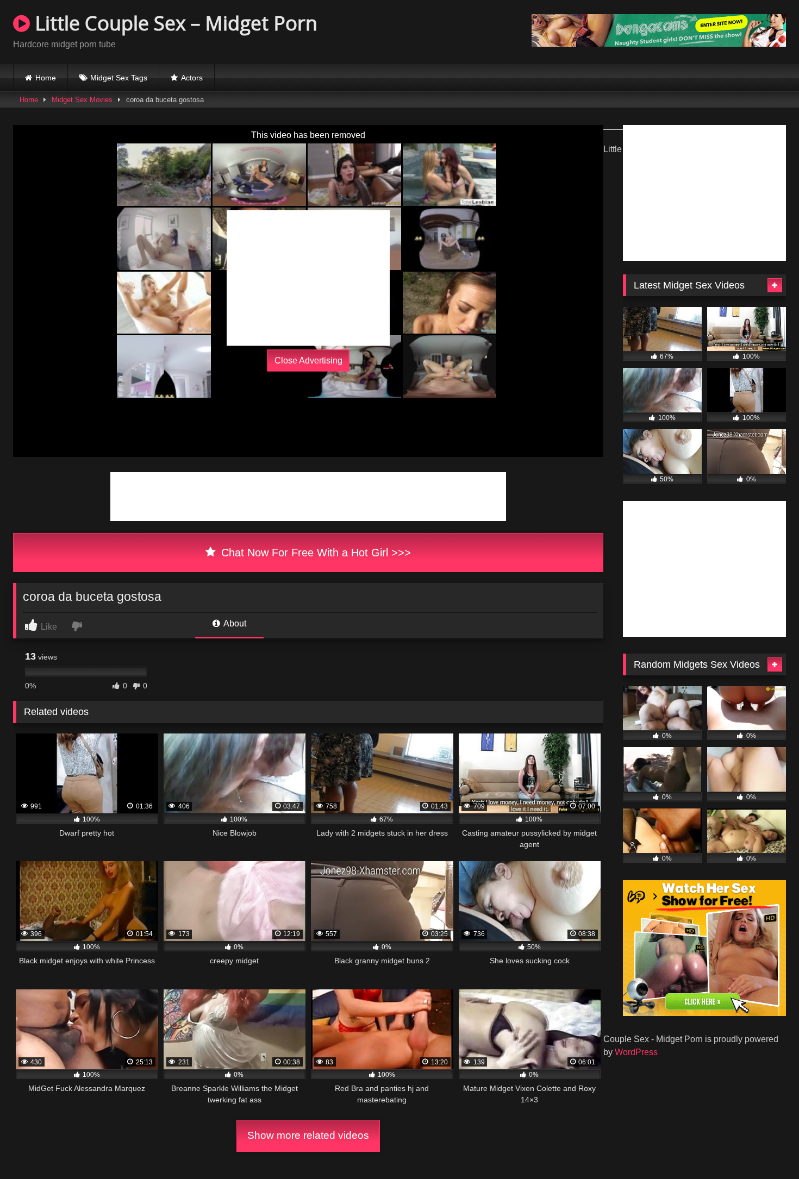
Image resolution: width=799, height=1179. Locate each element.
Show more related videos (308, 1135)
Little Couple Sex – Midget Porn (173, 23)
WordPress (636, 1052)
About (234, 623)
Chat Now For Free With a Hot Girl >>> (314, 553)
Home (45, 77)
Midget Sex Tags (118, 77)
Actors (192, 77)
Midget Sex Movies (82, 100)
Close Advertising (308, 360)
